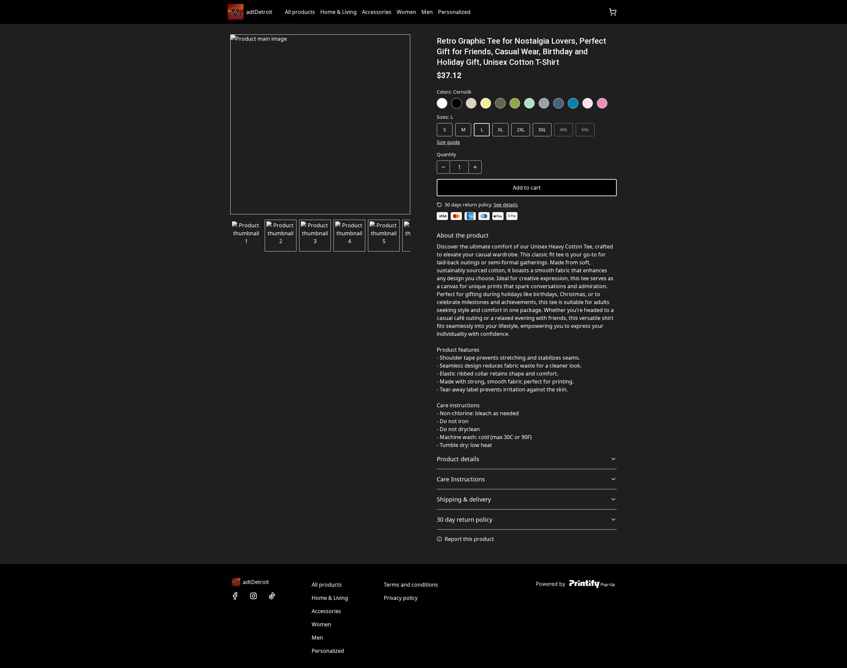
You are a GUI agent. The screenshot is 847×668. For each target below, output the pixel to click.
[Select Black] (456, 103)
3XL (542, 129)
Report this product (469, 539)
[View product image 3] (315, 235)
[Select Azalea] (602, 103)
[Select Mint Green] (529, 103)
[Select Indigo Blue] (558, 103)
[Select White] (442, 103)
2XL (520, 129)
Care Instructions (461, 479)
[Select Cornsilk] (485, 103)
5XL (585, 129)
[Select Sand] (471, 103)
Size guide (448, 142)
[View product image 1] (246, 235)
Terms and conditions (411, 584)
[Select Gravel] (544, 103)
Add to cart (527, 187)
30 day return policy (464, 519)
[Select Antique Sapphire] (573, 103)
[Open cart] (612, 12)
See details (506, 204)
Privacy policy (401, 597)
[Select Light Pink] (587, 103)
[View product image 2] (280, 235)
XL (500, 129)
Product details (458, 459)
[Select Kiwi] (515, 103)
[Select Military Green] (500, 103)
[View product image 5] (384, 235)
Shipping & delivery (464, 499)
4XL (563, 129)
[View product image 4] (349, 235)
